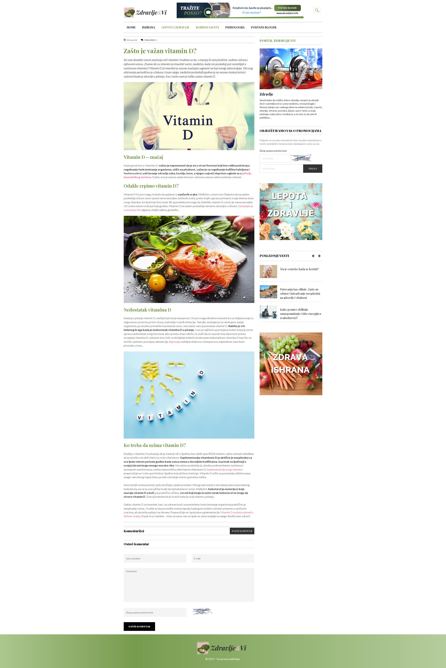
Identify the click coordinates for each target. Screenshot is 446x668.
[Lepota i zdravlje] (291, 211)
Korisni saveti (207, 27)
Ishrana (148, 27)
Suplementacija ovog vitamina (225, 469)
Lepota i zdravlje (175, 27)
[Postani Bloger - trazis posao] (240, 10)
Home (131, 27)
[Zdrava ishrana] (291, 363)
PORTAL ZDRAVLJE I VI (277, 41)
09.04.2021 (131, 39)
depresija (174, 341)
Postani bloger (263, 27)
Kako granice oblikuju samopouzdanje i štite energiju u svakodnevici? (300, 314)
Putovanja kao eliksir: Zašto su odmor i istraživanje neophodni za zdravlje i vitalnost (300, 293)
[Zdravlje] (291, 68)
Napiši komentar (242, 530)
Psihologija (235, 27)
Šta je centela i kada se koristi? (299, 269)
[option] (291, 273)
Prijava (313, 168)
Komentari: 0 (150, 39)
